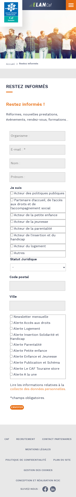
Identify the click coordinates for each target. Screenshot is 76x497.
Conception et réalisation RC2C (38, 480)
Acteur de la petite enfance (35, 215)
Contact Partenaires (57, 439)
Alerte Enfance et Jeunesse (35, 357)
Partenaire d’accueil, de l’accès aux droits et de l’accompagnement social (36, 204)
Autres (19, 253)
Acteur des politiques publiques (38, 193)
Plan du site (62, 459)
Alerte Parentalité (27, 345)
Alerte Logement (26, 329)
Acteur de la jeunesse (30, 222)
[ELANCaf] (29, 5)
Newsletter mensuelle (30, 317)
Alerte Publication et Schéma (36, 363)
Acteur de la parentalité (32, 229)
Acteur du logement (29, 246)
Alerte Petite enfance (30, 351)
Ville (13, 297)
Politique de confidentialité (25, 459)
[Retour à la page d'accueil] (11, 12)
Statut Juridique (23, 259)
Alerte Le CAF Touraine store (36, 369)
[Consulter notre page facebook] (45, 489)
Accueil (10, 64)
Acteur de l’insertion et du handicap (33, 237)
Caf (6, 439)
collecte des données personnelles (37, 389)
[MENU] (71, 5)
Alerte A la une (25, 375)
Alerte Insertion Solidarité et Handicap (34, 337)
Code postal (19, 277)
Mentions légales (38, 449)
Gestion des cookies (38, 470)
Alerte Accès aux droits (31, 323)
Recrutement (25, 439)
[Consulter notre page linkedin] (53, 489)
